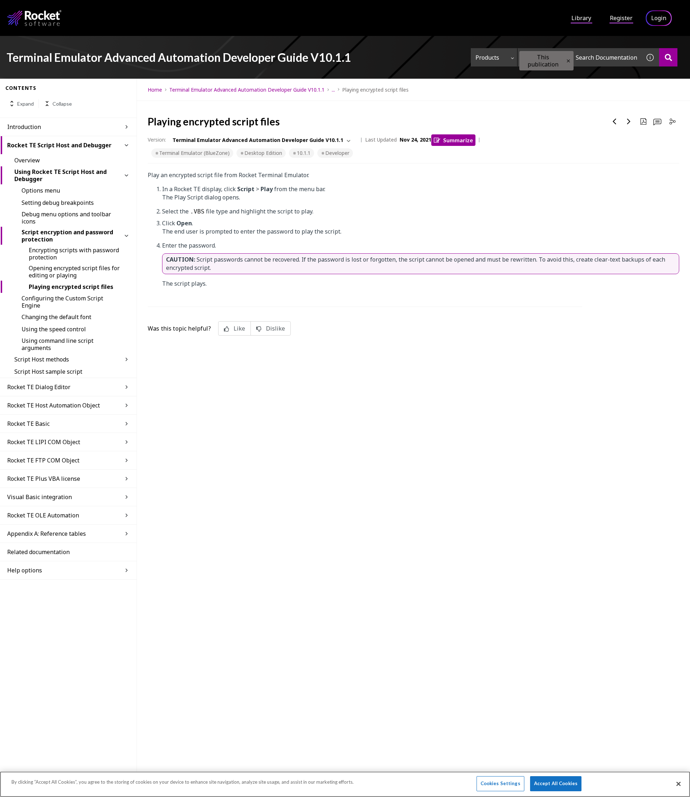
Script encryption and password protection (67, 236)
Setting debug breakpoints (58, 203)
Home (155, 90)
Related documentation (38, 552)
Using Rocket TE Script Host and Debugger (60, 175)
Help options (24, 570)
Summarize (458, 140)
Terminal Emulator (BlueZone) (194, 152)
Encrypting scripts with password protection (74, 254)
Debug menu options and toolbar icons (66, 218)
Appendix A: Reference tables (46, 534)
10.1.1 (303, 152)
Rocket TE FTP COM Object (43, 460)
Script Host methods (41, 359)
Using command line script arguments (57, 344)
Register (621, 18)
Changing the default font (56, 317)
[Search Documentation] (668, 57)
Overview (27, 160)
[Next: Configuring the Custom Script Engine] (629, 121)
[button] (568, 61)
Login (658, 18)
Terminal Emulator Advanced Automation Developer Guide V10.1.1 (247, 90)
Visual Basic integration (39, 497)
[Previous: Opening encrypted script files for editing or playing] (614, 121)
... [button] (333, 90)
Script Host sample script (48, 372)
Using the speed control (54, 329)
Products (487, 57)
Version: (157, 139)
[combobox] (579, 57)
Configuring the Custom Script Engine (62, 302)
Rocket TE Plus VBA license (43, 479)
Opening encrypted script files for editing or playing (74, 271)
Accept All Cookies (556, 783)
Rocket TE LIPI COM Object (43, 442)
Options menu (41, 190)
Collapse (62, 104)
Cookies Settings (500, 783)
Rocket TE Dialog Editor (38, 387)
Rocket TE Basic (28, 424)
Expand (25, 104)
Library (581, 18)
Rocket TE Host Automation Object (53, 405)
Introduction (24, 127)
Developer (337, 152)
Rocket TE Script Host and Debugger (59, 145)
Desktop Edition (263, 152)
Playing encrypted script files (71, 287)
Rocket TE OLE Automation (43, 515)
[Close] (678, 784)
